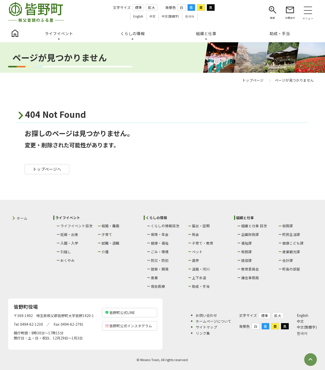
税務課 (246, 251)
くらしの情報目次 (165, 225)
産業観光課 (291, 251)
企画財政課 (250, 234)
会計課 (287, 260)
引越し (65, 251)
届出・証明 (201, 225)
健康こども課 (293, 243)
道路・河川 (201, 269)
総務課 (287, 225)
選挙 (195, 260)
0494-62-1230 (31, 324)
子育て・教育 (202, 243)
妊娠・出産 (69, 234)
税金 (195, 234)
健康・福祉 (160, 243)
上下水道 (199, 277)
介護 (105, 251)
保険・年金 (160, 234)
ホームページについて (213, 321)
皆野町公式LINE (122, 312)
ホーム (22, 218)
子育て (107, 234)
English (302, 315)
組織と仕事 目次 (254, 225)
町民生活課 (291, 234)
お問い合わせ (206, 315)
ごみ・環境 (160, 251)
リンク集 (203, 333)
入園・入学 (69, 243)
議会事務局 (250, 277)
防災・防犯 (160, 260)
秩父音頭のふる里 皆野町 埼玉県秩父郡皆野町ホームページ (36, 12)
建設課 (246, 260)
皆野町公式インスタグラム (130, 325)
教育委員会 (250, 269)
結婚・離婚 (110, 225)
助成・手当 (201, 286)
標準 (138, 7)
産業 (154, 277)
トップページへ (47, 169)
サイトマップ (206, 327)
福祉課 (246, 243)
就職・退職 (110, 243)
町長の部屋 (291, 269)
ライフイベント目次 (76, 225)
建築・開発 (160, 269)
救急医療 (158, 286)
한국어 (302, 333)
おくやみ (67, 260)
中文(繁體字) (307, 327)
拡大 (151, 7)
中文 (300, 321)
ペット (197, 251)
